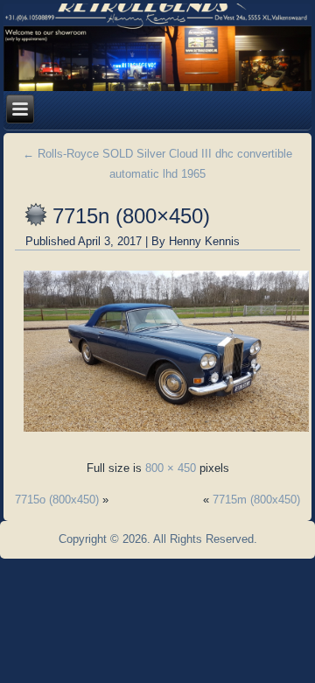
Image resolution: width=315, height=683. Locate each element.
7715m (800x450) (256, 499)
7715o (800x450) (57, 499)
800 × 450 (170, 468)
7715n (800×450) (131, 216)
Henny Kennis (204, 241)
